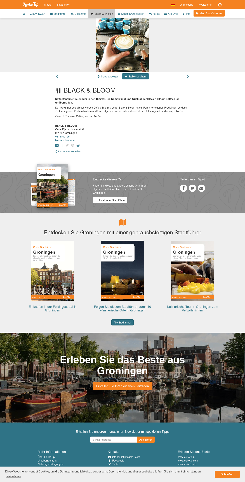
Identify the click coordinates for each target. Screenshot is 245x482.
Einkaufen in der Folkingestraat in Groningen (53, 308)
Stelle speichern (137, 76)
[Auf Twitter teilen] (192, 188)
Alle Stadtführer (122, 322)
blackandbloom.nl (65, 140)
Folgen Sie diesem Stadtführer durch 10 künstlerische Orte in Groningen (122, 308)
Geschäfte (80, 13)
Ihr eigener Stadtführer (111, 200)
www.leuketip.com (188, 460)
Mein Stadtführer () (211, 13)
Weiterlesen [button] (13, 476)
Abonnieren (145, 439)
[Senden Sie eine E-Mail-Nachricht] (201, 188)
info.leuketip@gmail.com (126, 457)
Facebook (118, 460)
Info (187, 13)
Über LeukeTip (46, 457)
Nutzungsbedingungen (50, 464)
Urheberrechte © (47, 460)
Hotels (156, 13)
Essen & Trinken (103, 13)
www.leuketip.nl (186, 457)
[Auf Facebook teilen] (183, 188)
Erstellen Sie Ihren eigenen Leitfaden (122, 386)
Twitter (116, 464)
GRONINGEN (37, 13)
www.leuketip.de (187, 464)
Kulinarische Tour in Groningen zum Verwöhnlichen (192, 308)
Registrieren (205, 4)
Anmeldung (186, 4)
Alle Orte (172, 13)
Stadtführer (63, 4)
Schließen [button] (227, 474)
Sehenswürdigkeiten (132, 13)
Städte (47, 4)
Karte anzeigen (110, 76)
